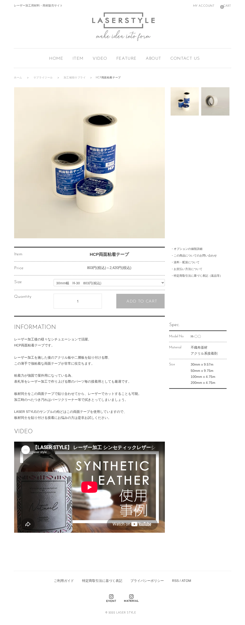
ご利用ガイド (64, 581)
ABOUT (153, 59)
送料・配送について (187, 262)
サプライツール (43, 77)
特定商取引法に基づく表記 (102, 581)
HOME (56, 59)
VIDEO (100, 59)
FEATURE (126, 59)
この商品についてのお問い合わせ (195, 255)
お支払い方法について (188, 269)
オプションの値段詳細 (188, 249)
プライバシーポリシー (147, 581)
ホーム (18, 77)
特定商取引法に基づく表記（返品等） (198, 275)
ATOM (186, 581)
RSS (175, 581)
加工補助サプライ (75, 77)
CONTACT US (185, 59)
